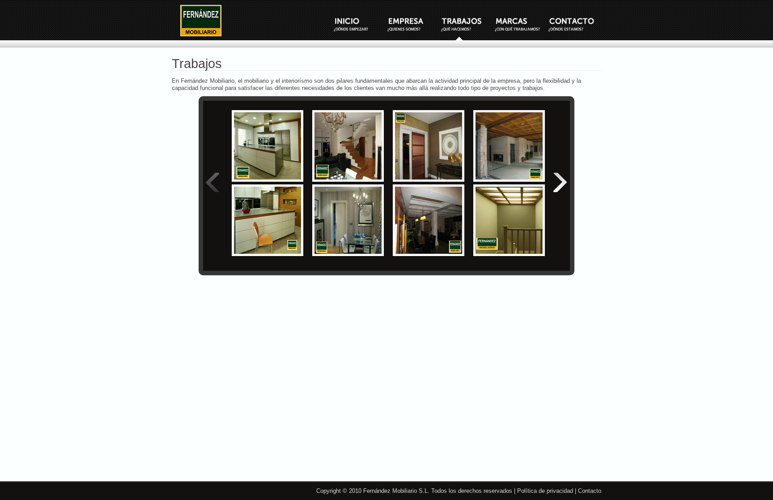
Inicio (359, 24)
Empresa (413, 24)
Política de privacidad (545, 490)
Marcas (521, 24)
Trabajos (467, 24)
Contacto (574, 24)
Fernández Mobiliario (201, 20)
